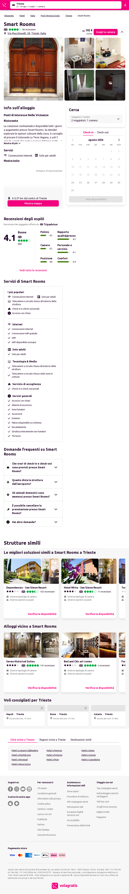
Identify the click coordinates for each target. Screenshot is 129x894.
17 (72, 174)
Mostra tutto (12, 160)
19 (88, 174)
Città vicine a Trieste (22, 739)
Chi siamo (42, 788)
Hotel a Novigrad (20, 759)
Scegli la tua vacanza (107, 807)
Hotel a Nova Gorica (21, 764)
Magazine (101, 817)
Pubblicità (42, 819)
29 (111, 182)
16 (119, 167)
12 (88, 167)
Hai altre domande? (24, 522)
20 (96, 174)
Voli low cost (103, 801)
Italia (33, 15)
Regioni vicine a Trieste (52, 739)
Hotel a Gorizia (88, 755)
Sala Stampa (43, 829)
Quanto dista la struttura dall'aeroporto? (27, 482)
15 (111, 167)
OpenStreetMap (55, 171)
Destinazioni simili (81, 739)
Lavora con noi (44, 814)
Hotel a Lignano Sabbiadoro (25, 750)
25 (80, 182)
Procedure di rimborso (78, 796)
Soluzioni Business (46, 835)
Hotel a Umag (87, 750)
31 (72, 190)
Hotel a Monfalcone (21, 755)
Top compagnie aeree (107, 788)
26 (88, 182)
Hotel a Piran (53, 759)
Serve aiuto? (73, 791)
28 (103, 182)
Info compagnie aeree (77, 801)
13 (96, 167)
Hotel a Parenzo (54, 750)
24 (72, 182)
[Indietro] (72, 139)
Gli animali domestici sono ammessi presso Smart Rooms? (31, 494)
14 (103, 167)
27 (96, 182)
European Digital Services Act (75, 813)
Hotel (22, 15)
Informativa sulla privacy (49, 798)
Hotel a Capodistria (90, 759)
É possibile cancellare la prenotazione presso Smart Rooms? (29, 509)
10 (72, 167)
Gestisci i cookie (45, 809)
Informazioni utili (75, 807)
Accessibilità (73, 820)
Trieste (68, 15)
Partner (41, 824)
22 (111, 174)
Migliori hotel (103, 812)
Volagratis (9, 15)
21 (103, 174)
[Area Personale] (125, 5)
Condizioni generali (46, 793)
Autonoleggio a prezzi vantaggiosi (107, 795)
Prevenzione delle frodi (78, 825)
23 (119, 174)
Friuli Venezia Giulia (50, 15)
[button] (33, 69)
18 (80, 174)
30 (119, 182)
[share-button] (122, 32)
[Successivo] (119, 139)
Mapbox (41, 171)
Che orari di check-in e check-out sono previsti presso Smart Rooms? (32, 467)
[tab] (22, 740)
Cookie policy (43, 804)
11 (80, 167)
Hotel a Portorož (54, 755)
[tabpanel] (64, 758)
